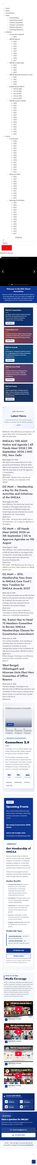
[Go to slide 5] (14, 284)
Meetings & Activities (16, 200)
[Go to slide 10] (22, 284)
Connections (13, 139)
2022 (15, 49)
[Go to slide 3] (11, 284)
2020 (15, 53)
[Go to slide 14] (28, 284)
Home (7, 8)
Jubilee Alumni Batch (16, 87)
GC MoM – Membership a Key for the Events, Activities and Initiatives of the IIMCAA (17, 492)
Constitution (9, 13)
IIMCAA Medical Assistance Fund (20, 75)
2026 (15, 103)
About (7, 11)
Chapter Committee (16, 25)
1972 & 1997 (17, 94)
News (4, 460)
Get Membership (18, 1)
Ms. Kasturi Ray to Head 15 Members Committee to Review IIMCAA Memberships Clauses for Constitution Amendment (18, 627)
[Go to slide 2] (10, 284)
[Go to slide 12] (25, 284)
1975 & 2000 (17, 89)
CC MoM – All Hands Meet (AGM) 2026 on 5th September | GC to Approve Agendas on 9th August (18, 536)
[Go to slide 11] (23, 284)
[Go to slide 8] (19, 284)
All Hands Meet (14, 174)
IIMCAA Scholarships (16, 63)
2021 (14, 51)
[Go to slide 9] (20, 284)
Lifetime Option (18, 956)
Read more (6, 475)
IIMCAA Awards (14, 39)
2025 (15, 41)
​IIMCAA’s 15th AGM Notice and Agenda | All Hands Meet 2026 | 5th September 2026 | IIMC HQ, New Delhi (17, 448)
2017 (14, 60)
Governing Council (15, 20)
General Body (14, 18)
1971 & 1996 (17, 91)
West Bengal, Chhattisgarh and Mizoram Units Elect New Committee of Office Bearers (18, 672)
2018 (15, 58)
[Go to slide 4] (13, 284)
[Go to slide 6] (16, 284)
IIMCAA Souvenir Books (17, 101)
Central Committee (16, 23)
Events (7, 136)
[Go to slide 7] (17, 284)
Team (7, 15)
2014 (15, 132)
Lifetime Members (16, 27)
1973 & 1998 (17, 96)
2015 (14, 129)
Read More (10, 323)
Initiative (8, 32)
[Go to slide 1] (8, 284)
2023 (15, 46)
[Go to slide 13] (26, 284)
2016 (15, 127)
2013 (14, 134)
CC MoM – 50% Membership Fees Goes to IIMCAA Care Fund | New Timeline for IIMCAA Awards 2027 (17, 581)
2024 (15, 37)
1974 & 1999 (17, 98)
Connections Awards (16, 34)
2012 (14, 234)
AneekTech (29, 1145)
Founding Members (16, 30)
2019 (15, 56)
